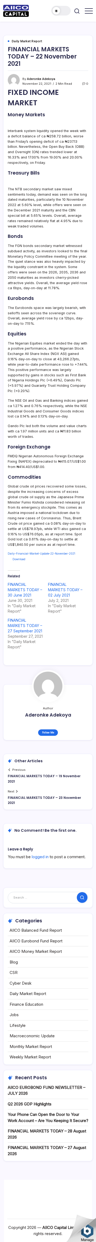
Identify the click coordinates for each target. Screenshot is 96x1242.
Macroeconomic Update (32, 1035)
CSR (14, 972)
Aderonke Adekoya (41, 79)
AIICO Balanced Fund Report (36, 930)
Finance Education (26, 1004)
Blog (14, 962)
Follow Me (48, 732)
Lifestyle (18, 1025)
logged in (40, 856)
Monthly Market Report (31, 1046)
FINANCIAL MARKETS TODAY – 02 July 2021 (65, 589)
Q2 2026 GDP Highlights (29, 1103)
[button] (61, 11)
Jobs (14, 1014)
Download (19, 559)
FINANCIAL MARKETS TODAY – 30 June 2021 (25, 589)
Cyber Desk (20, 983)
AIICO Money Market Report (36, 951)
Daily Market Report (28, 993)
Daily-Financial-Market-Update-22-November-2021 (41, 553)
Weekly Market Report (30, 1056)
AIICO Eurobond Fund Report (36, 940)
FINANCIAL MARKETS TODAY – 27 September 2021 (25, 625)
